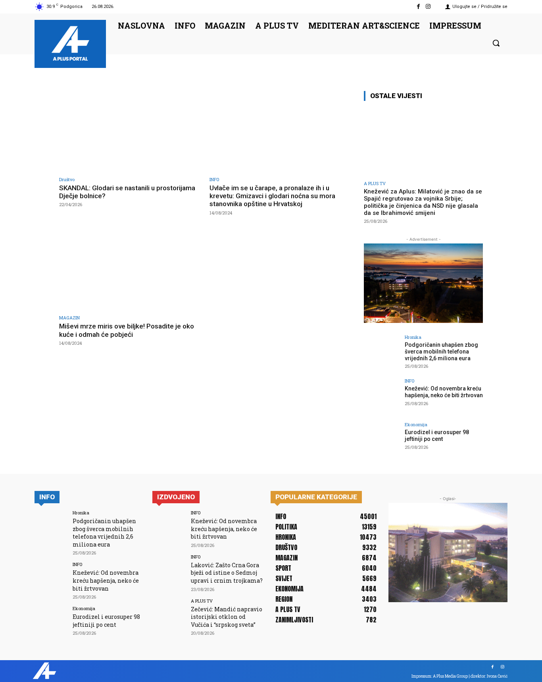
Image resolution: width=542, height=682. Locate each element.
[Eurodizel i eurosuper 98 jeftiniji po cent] (382, 440)
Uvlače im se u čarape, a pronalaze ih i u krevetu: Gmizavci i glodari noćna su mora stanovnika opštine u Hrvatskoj (272, 196)
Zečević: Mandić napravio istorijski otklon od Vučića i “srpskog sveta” (226, 616)
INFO (214, 179)
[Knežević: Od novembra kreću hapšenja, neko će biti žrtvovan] (382, 396)
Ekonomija (416, 424)
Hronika (413, 337)
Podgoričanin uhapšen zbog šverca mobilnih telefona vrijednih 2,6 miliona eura (441, 351)
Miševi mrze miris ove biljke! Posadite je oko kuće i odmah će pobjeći (126, 330)
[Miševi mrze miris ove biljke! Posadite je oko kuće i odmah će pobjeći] (130, 270)
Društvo (67, 179)
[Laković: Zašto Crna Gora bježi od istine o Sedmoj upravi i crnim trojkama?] (168, 570)
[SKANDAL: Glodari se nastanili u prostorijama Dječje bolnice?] (130, 131)
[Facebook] (418, 7)
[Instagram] (428, 7)
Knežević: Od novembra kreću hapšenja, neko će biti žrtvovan (444, 391)
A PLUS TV (375, 183)
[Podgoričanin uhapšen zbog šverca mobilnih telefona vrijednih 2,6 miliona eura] (382, 353)
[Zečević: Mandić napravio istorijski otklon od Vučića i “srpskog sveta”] (168, 615)
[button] (495, 42)
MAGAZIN (69, 317)
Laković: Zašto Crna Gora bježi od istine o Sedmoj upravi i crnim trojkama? (227, 572)
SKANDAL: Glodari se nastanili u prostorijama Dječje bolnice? (127, 192)
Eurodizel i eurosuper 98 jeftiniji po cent (437, 435)
